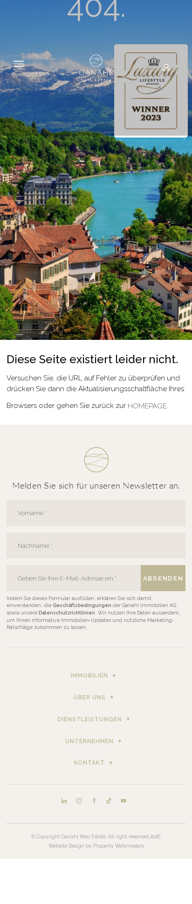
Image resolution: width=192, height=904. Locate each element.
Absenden (163, 578)
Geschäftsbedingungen (83, 605)
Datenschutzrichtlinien (67, 612)
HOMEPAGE (147, 406)
